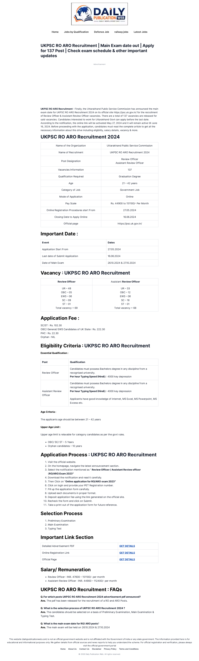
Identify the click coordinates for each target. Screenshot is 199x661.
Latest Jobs (140, 31)
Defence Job (101, 31)
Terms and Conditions (129, 649)
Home (55, 31)
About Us (72, 649)
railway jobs (121, 31)
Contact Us (84, 649)
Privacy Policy (110, 649)
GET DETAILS (127, 546)
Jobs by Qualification (76, 31)
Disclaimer (96, 649)
